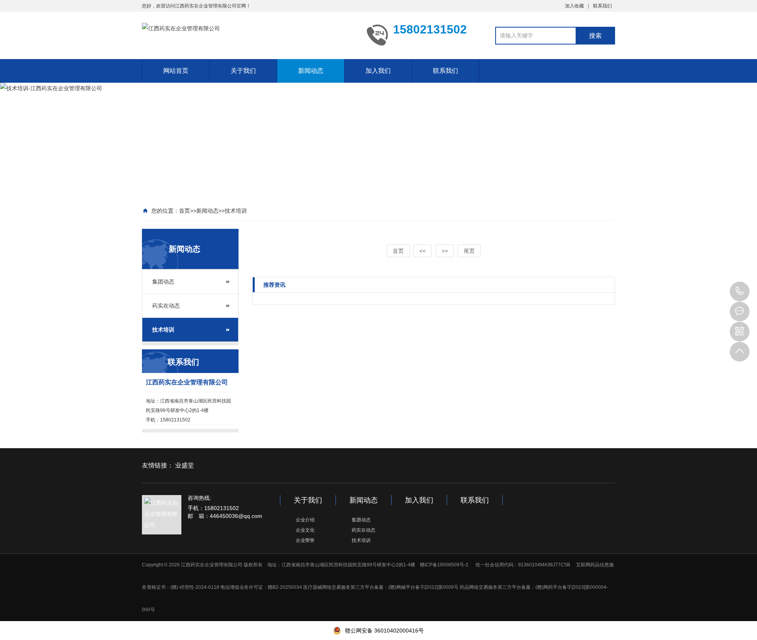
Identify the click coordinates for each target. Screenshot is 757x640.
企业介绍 (305, 520)
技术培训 (236, 211)
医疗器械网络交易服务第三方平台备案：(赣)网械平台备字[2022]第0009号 (381, 587)
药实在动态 (166, 305)
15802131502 (740, 291)
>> (445, 251)
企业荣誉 (305, 540)
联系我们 (602, 6)
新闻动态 (310, 70)
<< (423, 251)
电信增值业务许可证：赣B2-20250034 (261, 587)
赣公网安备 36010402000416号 (384, 630)
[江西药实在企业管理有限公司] (248, 34)
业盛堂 (184, 465)
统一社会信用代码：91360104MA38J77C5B (522, 565)
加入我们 (378, 70)
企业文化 (305, 530)
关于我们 (243, 70)
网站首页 (175, 70)
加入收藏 (574, 6)
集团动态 (163, 281)
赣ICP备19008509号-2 (444, 565)
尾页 (469, 251)
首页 (184, 211)
